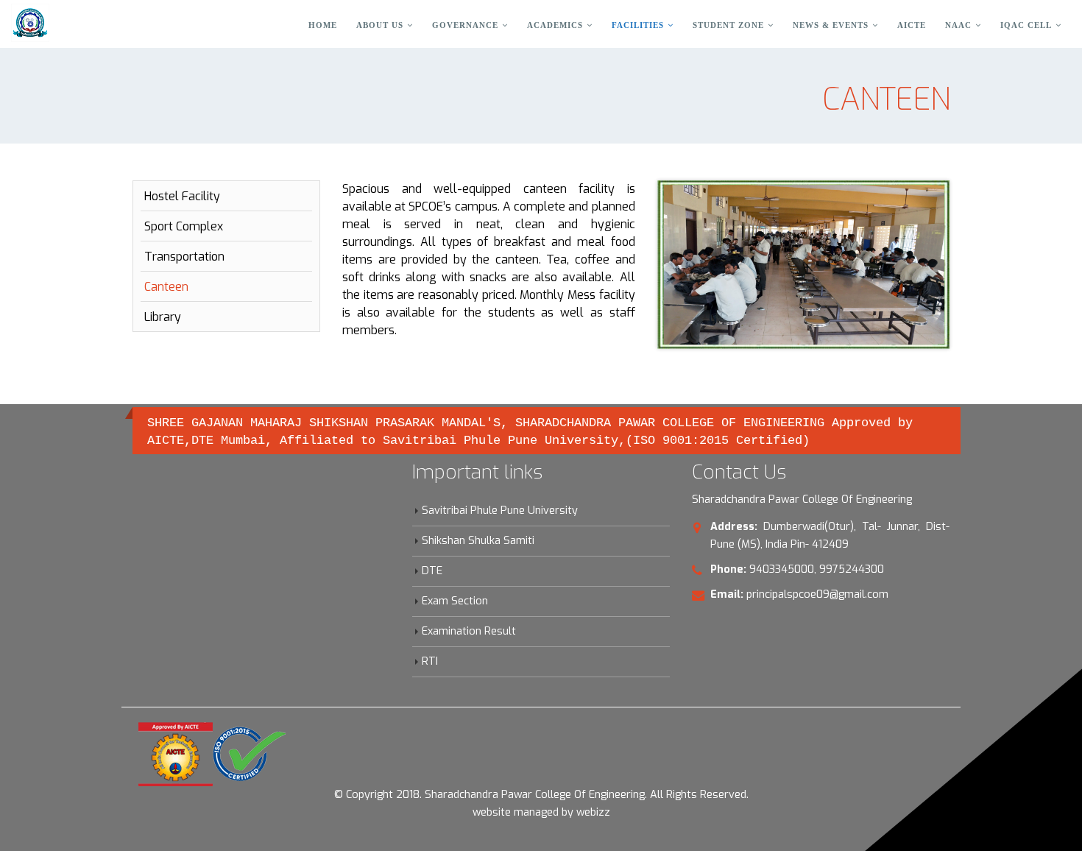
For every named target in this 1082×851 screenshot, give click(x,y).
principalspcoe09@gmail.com (817, 594)
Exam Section (455, 601)
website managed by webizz (541, 812)
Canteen (166, 286)
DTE (432, 571)
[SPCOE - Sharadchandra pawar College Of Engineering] (30, 23)
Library (162, 317)
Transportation (184, 256)
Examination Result (469, 631)
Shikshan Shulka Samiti (478, 541)
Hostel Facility (182, 196)
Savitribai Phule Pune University (500, 511)
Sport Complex (183, 226)
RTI (430, 661)
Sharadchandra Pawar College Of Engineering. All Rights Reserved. (587, 795)
